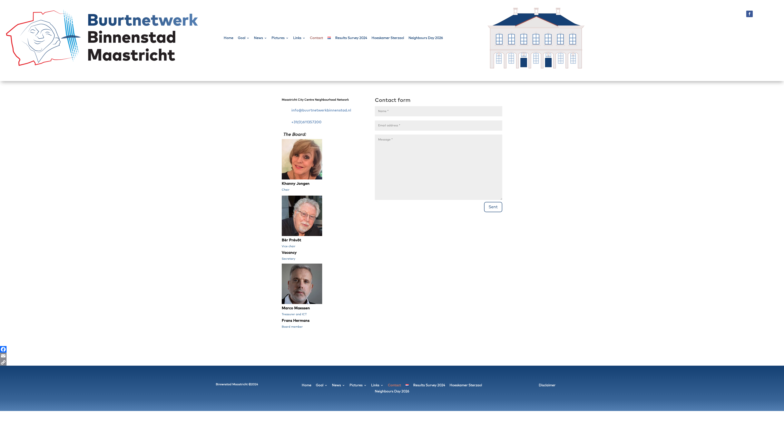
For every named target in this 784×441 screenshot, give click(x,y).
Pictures (278, 38)
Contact (316, 38)
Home (228, 38)
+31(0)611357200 (306, 122)
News (258, 38)
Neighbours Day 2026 (426, 38)
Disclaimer (547, 385)
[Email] (392, 356)
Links (297, 38)
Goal (241, 38)
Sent (493, 207)
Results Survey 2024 (351, 38)
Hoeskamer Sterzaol (388, 38)
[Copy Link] (392, 362)
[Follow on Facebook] (749, 14)
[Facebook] (392, 349)
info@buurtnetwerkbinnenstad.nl (321, 110)
